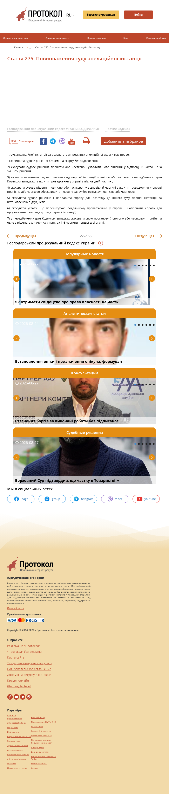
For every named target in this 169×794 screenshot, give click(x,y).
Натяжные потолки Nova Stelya (43, 757)
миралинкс (12, 727)
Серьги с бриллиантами (14, 717)
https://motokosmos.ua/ (19, 736)
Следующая (144, 236)
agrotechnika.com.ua (17, 745)
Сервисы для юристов (57, 38)
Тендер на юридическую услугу (29, 663)
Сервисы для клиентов (15, 38)
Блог (125, 38)
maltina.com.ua (39, 763)
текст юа (11, 763)
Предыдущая (25, 236)
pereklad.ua (37, 726)
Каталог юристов (96, 38)
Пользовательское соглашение (29, 669)
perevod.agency (15, 750)
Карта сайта (16, 657)
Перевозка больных (41, 735)
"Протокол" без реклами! (24, 652)
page (24, 499)
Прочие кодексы (118, 129)
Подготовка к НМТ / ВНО (43, 722)
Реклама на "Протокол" (23, 646)
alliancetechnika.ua (17, 723)
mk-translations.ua (16, 759)
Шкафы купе (37, 747)
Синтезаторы (14, 741)
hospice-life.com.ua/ (41, 731)
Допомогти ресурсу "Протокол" (29, 675)
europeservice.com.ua (18, 754)
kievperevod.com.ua (17, 768)
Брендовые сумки (40, 752)
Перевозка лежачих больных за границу (41, 741)
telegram (87, 499)
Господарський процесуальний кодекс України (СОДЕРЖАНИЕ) (53, 129)
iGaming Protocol (19, 686)
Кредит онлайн (18, 680)
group (56, 499)
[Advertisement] (88, 96)
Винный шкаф (38, 717)
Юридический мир (156, 38)
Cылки (34, 768)
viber (118, 499)
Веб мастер (13, 732)
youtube (150, 499)
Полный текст (15, 608)
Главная (19, 47)
